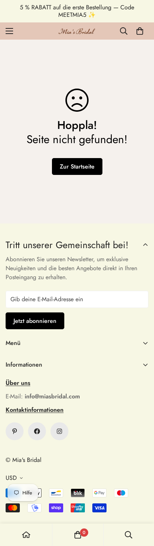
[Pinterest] (15, 431)
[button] (139, 31)
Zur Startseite (77, 166)
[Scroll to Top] (140, 506)
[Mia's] (77, 31)
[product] (26, 534)
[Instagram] (59, 431)
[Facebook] (37, 431)
